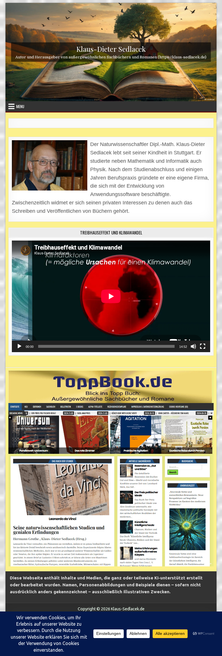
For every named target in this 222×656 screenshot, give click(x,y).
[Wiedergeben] (19, 346)
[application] (111, 296)
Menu (20, 106)
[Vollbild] (203, 346)
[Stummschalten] (193, 346)
